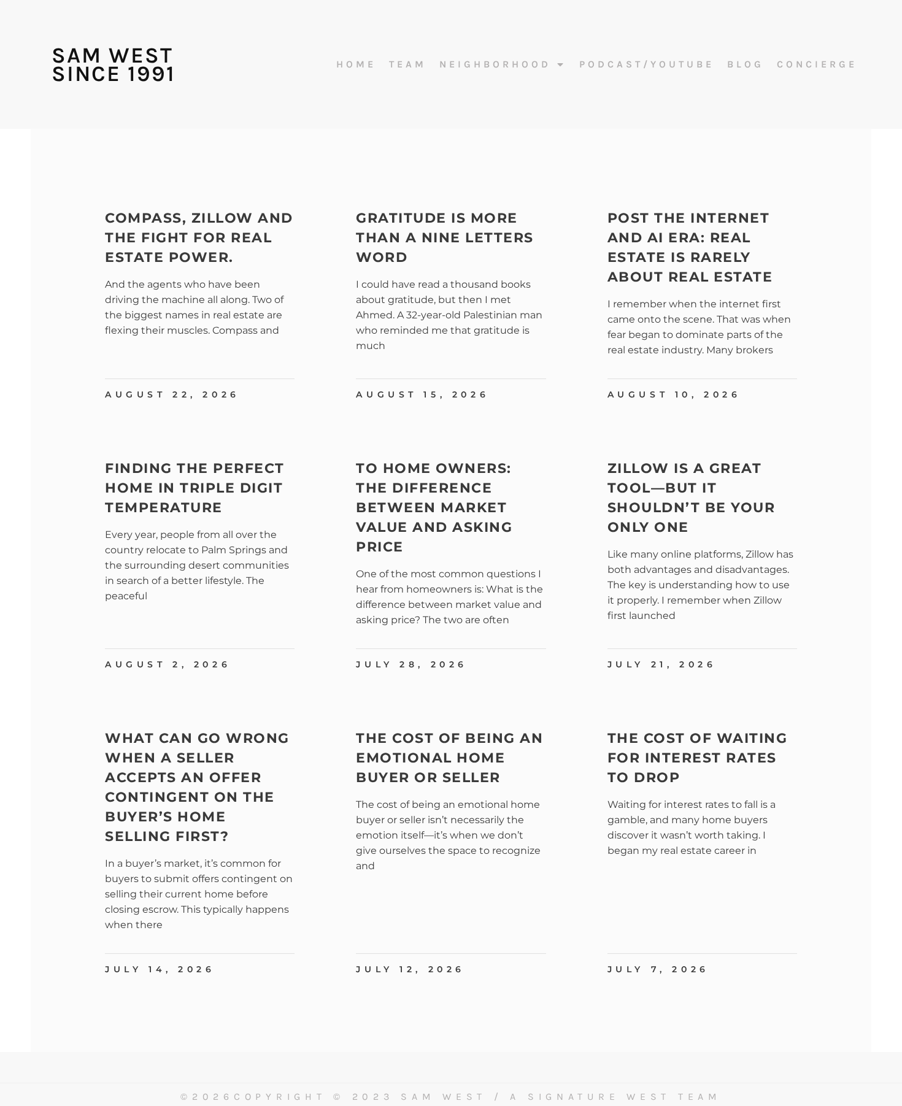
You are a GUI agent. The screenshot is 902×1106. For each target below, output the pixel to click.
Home (356, 64)
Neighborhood (495, 64)
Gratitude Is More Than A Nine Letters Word (445, 238)
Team (407, 64)
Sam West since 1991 (113, 64)
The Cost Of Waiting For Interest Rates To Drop (697, 758)
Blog (745, 64)
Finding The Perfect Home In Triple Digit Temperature (195, 488)
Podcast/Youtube (646, 64)
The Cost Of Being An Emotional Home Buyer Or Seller (449, 758)
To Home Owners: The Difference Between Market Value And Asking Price (434, 507)
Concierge (817, 64)
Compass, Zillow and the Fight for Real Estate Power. (199, 238)
